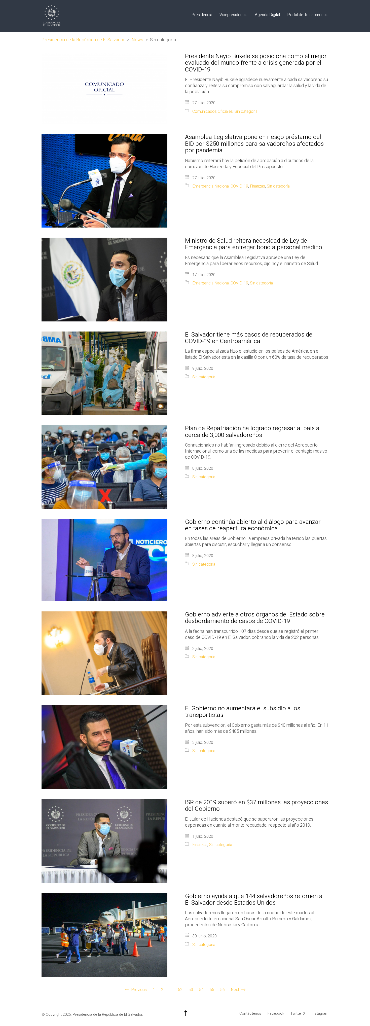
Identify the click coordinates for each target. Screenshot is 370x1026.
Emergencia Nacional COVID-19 (220, 186)
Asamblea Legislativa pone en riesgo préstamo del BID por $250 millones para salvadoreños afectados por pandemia (254, 144)
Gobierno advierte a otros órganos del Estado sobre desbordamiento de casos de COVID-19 (255, 618)
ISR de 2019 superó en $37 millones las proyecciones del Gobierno (256, 806)
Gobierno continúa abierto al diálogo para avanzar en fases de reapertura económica (253, 525)
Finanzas (257, 186)
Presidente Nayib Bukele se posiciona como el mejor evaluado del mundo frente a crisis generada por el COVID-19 (256, 63)
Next (235, 990)
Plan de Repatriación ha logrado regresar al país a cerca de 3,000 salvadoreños (252, 431)
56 (222, 990)
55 (212, 990)
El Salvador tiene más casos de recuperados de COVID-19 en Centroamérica (248, 338)
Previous (138, 990)
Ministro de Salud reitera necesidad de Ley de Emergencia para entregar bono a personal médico (253, 244)
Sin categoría (246, 111)
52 (180, 990)
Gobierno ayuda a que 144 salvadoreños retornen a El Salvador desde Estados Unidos (253, 899)
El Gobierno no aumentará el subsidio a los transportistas (242, 712)
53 (191, 990)
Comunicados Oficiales (212, 111)
